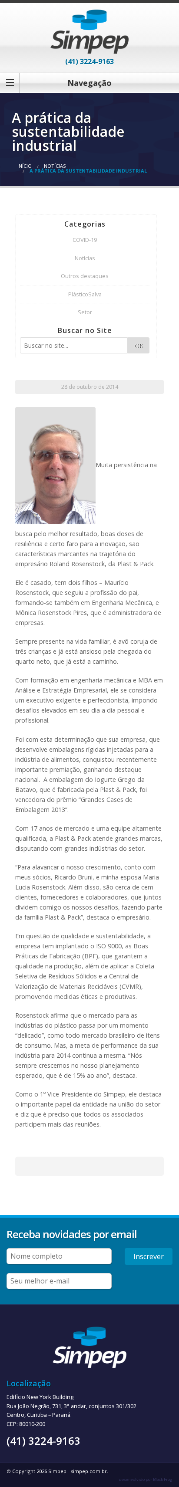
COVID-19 (85, 240)
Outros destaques (85, 276)
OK (138, 346)
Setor (85, 312)
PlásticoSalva (85, 294)
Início (24, 166)
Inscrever (148, 1256)
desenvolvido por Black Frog (145, 1479)
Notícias (55, 166)
